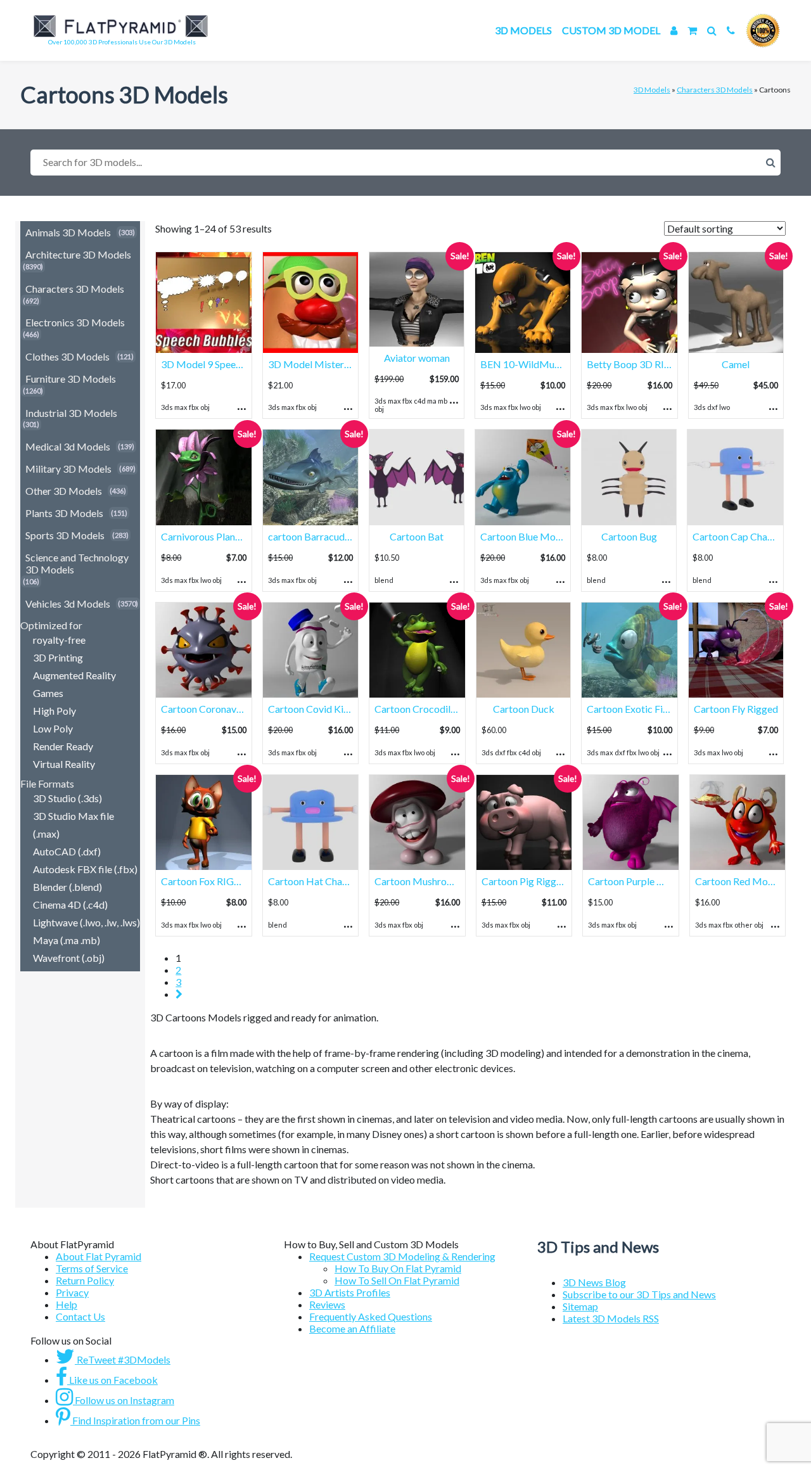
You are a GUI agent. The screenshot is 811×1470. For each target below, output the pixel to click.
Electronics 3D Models (75, 322)
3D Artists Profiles (349, 1292)
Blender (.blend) (67, 887)
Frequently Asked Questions (370, 1316)
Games (48, 693)
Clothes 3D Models (67, 356)
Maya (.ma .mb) (66, 940)
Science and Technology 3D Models (77, 563)
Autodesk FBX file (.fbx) (85, 869)
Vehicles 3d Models (67, 604)
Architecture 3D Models (78, 254)
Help (66, 1304)
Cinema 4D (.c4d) (70, 904)
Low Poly (53, 728)
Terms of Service (92, 1268)
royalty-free (59, 640)
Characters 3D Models (715, 89)
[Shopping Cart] (692, 30)
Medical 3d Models (67, 446)
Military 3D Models (68, 469)
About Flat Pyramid (98, 1256)
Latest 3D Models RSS (611, 1318)
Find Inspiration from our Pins (135, 1420)
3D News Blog (594, 1282)
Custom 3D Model (611, 30)
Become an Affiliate (352, 1328)
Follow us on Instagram (123, 1400)
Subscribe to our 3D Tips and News (639, 1294)
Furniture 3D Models (70, 379)
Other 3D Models (63, 491)
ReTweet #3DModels (122, 1359)
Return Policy (85, 1280)
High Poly (54, 711)
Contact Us (80, 1316)
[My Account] (673, 30)
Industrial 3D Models (71, 413)
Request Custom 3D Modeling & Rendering (402, 1256)
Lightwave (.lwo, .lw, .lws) (86, 922)
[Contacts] (731, 30)
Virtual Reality (64, 764)
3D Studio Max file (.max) (73, 825)
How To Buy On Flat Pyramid (398, 1268)
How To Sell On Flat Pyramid (397, 1280)
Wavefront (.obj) (69, 958)
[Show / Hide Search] (712, 30)
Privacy (72, 1292)
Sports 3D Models (65, 535)
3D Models (523, 30)
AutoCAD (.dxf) (67, 851)
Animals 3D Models (68, 232)
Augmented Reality (74, 675)
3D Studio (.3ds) (67, 798)
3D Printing (58, 657)
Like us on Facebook (112, 1380)
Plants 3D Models (64, 513)
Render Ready (63, 746)
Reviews (327, 1304)
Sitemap (580, 1306)
